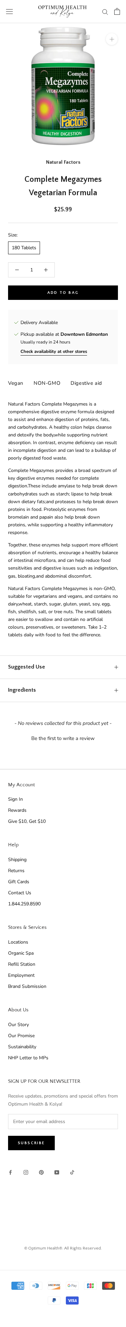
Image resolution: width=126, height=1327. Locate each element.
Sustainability (22, 1047)
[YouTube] (56, 1172)
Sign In (15, 799)
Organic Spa (21, 953)
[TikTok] (72, 1172)
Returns (16, 870)
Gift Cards (18, 882)
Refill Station (21, 964)
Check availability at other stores (53, 352)
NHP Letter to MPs (28, 1058)
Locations (18, 942)
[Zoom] (112, 39)
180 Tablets (24, 248)
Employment (21, 975)
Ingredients (22, 690)
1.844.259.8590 (24, 904)
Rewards (17, 810)
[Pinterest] (41, 1172)
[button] (63, 737)
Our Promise (21, 1035)
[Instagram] (26, 1172)
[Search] (105, 11)
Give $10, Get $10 (27, 821)
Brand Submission (27, 986)
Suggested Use (26, 667)
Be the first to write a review (63, 738)
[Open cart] (117, 11)
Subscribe (31, 1143)
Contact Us (19, 893)
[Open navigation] (9, 11)
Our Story (18, 1024)
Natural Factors (63, 162)
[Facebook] (10, 1172)
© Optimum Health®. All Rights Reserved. (63, 1248)
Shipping (17, 859)
